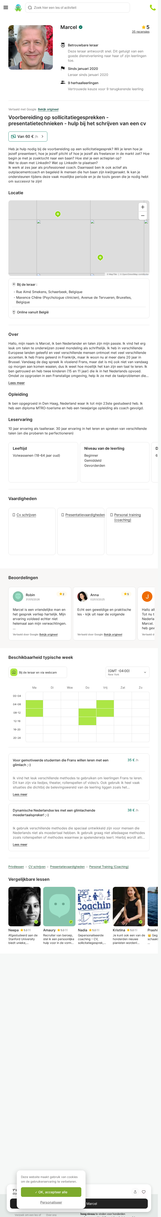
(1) (29, 930)
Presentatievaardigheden (85, 515)
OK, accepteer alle (52, 1192)
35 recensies (140, 31)
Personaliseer (51, 1202)
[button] (143, 1192)
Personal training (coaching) (127, 517)
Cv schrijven (26, 515)
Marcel (68, 27)
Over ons (51, 1215)
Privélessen (16, 866)
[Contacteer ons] (153, 7)
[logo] (18, 7)
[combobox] (77, 8)
